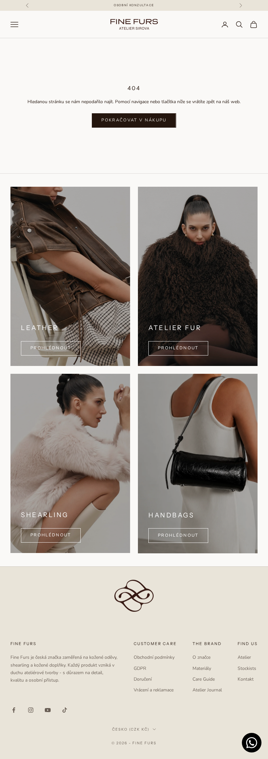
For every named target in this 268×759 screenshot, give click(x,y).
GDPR (140, 668)
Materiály (202, 668)
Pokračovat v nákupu (133, 120)
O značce (201, 657)
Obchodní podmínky (154, 657)
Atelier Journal (207, 690)
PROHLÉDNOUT (50, 348)
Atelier (244, 657)
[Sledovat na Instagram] (30, 710)
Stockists (247, 668)
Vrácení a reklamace (154, 690)
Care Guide (204, 679)
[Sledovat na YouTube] (47, 710)
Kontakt (246, 679)
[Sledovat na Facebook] (13, 710)
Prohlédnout (178, 348)
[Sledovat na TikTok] (64, 710)
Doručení (143, 679)
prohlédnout (50, 535)
